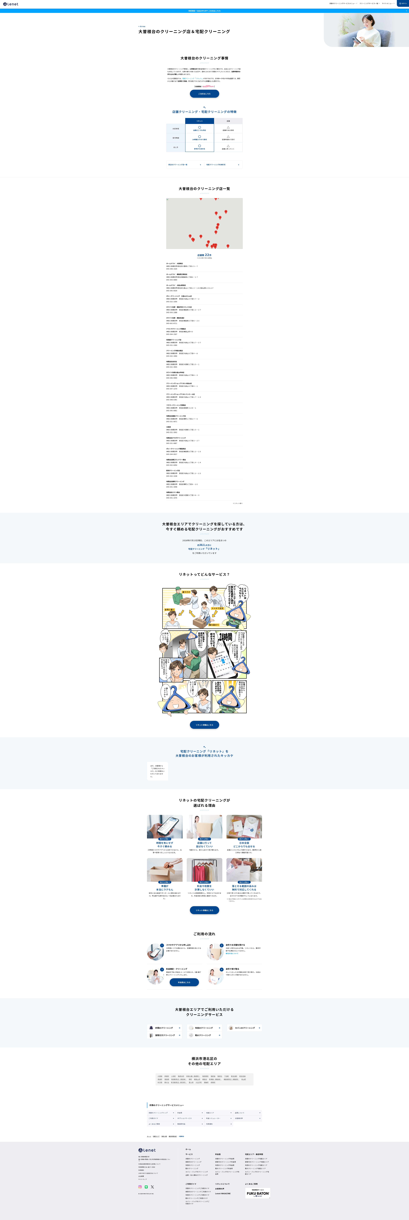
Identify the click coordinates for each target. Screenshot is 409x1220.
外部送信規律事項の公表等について (149, 1164)
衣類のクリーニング (164, 1027)
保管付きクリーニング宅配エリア (257, 1162)
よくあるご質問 (154, 1124)
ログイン (404, 3)
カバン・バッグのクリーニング (197, 1172)
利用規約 (209, 1124)
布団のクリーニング (204, 1027)
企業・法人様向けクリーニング (197, 1175)
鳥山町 (243, 1079)
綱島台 (204, 1079)
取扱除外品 (181, 1124)
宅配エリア (210, 1113)
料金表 (179, 1113)
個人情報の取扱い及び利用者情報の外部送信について (154, 1160)
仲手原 (160, 1082)
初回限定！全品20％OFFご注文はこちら (204, 10)
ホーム (149, 1136)
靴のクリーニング (203, 1035)
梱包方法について (232, 953)
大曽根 (160, 1076)
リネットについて (222, 1184)
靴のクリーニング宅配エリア (255, 1168)
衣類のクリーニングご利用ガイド (197, 1188)
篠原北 (219, 1076)
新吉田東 (242, 1076)
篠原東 (213, 1076)
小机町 (173, 1076)
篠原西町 (205, 1076)
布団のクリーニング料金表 (224, 1165)
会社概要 (141, 1176)
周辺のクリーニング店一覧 (177, 164)
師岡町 (213, 1082)
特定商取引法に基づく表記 (146, 1167)
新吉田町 (234, 1076)
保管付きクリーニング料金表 (225, 1162)
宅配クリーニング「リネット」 (192, 78)
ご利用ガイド (153, 1118)
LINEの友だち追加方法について (148, 1173)
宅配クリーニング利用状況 (215, 164)
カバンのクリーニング (245, 1027)
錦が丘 (166, 1082)
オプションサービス (184, 1118)
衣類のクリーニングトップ (158, 1113)
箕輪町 (206, 1082)
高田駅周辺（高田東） (179, 1079)
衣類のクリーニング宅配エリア (256, 1159)
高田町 (160, 1079)
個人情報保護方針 (144, 1156)
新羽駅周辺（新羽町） (179, 1082)
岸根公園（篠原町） (193, 1076)
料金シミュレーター (213, 1118)
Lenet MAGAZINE (223, 1193)
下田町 (226, 1076)
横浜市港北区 (173, 1136)
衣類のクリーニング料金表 (224, 1159)
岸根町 (166, 1076)
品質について (239, 1113)
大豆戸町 (199, 1082)
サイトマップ (142, 1179)
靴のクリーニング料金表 (224, 1168)
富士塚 (191, 1082)
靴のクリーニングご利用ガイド (197, 1198)
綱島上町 (197, 1079)
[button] (217, 228)
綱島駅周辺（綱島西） (231, 1079)
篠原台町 (181, 1076)
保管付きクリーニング (165, 1035)
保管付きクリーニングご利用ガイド (198, 1192)
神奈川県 (164, 1136)
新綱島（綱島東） (215, 1079)
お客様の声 (239, 1118)
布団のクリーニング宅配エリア (256, 1165)
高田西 (166, 1079)
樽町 (190, 1079)
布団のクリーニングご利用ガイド (197, 1195)
